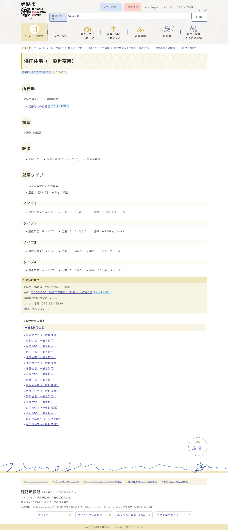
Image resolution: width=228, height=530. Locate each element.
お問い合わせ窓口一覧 (176, 481)
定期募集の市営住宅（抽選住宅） (132, 48)
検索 (200, 17)
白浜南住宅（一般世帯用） (42, 407)
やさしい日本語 (185, 7)
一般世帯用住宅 (188, 48)
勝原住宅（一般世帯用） (41, 396)
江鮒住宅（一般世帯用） (41, 413)
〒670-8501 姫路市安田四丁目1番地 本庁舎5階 (70, 292)
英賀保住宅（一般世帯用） (42, 363)
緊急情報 (133, 7)
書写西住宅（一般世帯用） (42, 424)
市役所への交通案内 (90, 515)
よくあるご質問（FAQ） (132, 515)
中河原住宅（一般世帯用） (42, 385)
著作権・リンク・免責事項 (142, 481)
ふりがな (168, 7)
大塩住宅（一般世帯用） (41, 402)
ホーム (37, 48)
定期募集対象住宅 (165, 48)
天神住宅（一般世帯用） (41, 379)
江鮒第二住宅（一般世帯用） (44, 419)
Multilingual (151, 7)
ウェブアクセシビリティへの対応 (103, 481)
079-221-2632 (47, 298)
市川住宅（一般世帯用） (41, 352)
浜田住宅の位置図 (48, 106)
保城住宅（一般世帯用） (41, 346)
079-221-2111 (42, 502)
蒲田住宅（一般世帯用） (41, 368)
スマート (110, 7)
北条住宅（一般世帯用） (41, 357)
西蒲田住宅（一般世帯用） (42, 391)
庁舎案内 (43, 515)
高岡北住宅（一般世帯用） (42, 335)
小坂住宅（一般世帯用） (41, 374)
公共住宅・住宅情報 (98, 48)
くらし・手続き (54, 48)
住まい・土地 (75, 48)
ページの (198, 448)
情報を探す (57, 17)
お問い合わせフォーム (37, 309)
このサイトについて (37, 481)
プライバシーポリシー (67, 481)
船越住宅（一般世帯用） (41, 340)
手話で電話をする (168, 515)
